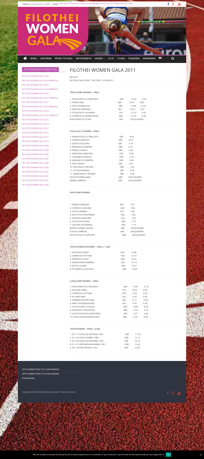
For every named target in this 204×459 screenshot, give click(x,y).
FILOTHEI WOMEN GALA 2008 (35, 150)
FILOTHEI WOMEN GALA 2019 (35, 85)
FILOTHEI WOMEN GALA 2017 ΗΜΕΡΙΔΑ (40, 98)
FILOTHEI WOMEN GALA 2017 (35, 102)
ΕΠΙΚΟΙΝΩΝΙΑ (149, 58)
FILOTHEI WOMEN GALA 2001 (35, 180)
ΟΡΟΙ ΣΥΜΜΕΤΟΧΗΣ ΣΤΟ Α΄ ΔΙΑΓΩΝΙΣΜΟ (40, 369)
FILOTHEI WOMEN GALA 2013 (35, 128)
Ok (168, 454)
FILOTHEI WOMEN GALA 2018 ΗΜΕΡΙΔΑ (40, 89)
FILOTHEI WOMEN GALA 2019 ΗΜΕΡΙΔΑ (40, 80)
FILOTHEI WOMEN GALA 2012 (35, 132)
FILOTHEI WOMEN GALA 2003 (35, 171)
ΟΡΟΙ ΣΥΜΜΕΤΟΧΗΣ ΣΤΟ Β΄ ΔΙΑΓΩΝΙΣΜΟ (40, 373)
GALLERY (99, 58)
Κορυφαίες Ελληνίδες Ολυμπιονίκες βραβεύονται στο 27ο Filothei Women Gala (95, 4)
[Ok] (200, 454)
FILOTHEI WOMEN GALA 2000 (35, 184)
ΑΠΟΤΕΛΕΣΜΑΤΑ (83, 58)
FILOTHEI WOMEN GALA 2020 (35, 76)
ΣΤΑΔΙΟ (121, 58)
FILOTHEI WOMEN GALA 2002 (35, 176)
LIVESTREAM (45, 58)
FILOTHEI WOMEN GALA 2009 (35, 145)
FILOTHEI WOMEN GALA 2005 (35, 163)
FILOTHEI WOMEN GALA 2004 (35, 167)
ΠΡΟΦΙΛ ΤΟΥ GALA (63, 58)
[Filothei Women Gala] (25, 58)
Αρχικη (33, 58)
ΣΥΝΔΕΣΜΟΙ (134, 58)
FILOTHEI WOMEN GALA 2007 (35, 154)
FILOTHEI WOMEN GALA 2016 (35, 110)
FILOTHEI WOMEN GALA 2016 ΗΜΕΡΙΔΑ (40, 106)
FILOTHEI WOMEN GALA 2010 (35, 141)
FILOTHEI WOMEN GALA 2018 (35, 93)
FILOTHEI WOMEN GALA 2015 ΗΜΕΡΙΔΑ (40, 115)
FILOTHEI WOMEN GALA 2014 (35, 124)
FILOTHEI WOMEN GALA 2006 (35, 158)
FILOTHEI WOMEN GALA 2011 (35, 137)
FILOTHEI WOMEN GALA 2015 (35, 119)
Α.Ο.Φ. (111, 58)
